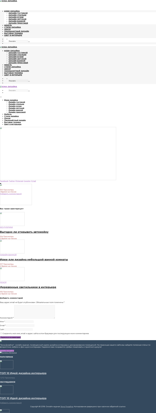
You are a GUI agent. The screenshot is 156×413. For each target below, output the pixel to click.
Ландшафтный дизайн (16, 31)
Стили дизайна (12, 27)
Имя (2, 322)
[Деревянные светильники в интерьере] (12, 280)
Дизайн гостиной (18, 13)
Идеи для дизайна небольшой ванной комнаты (34, 259)
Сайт (2, 329)
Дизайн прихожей (18, 23)
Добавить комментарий (11, 403)
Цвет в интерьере (13, 35)
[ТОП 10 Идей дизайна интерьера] (6, 368)
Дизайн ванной (16, 21)
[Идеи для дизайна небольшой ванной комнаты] (12, 253)
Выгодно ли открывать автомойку (24, 231)
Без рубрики (6, 227)
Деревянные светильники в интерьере (28, 287)
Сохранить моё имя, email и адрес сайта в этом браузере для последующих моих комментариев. (46, 334)
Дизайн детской (17, 19)
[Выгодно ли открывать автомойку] (12, 225)
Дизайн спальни (17, 15)
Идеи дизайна (12, 11)
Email (3, 326)
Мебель (8, 25)
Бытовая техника (13, 33)
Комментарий (7, 318)
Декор (7, 29)
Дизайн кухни (16, 17)
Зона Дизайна (67, 407)
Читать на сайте (7, 351)
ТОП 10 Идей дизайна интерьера (23, 373)
